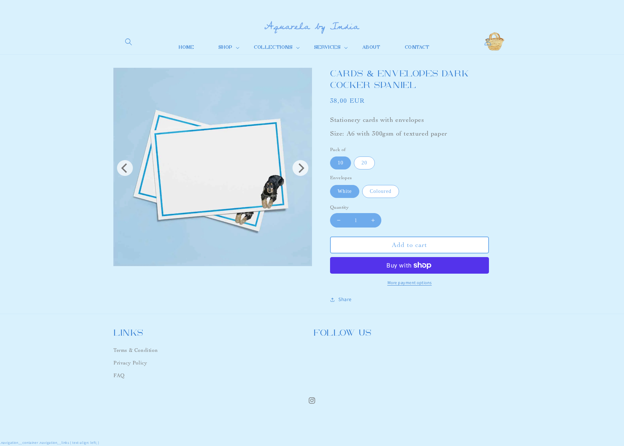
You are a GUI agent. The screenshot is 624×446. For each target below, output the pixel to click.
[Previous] (125, 168)
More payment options (409, 282)
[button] (128, 42)
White (345, 191)
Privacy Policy (130, 363)
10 (340, 162)
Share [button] (345, 299)
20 (364, 162)
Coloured (380, 191)
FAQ (119, 375)
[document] (212, 168)
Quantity (339, 207)
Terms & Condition (135, 350)
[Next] (300, 168)
